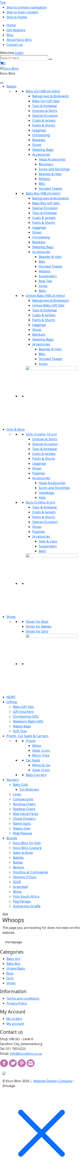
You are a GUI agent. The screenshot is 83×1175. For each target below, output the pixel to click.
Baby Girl (13, 958)
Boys (10, 973)
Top (3, 2)
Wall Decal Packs (25, 814)
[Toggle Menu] (1, 82)
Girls (9, 978)
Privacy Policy (16, 1003)
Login (19, 52)
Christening (41, 135)
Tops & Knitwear (44, 106)
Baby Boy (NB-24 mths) (43, 193)
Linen (17, 794)
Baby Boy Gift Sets (46, 203)
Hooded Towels (50, 188)
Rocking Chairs (24, 804)
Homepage (13, 942)
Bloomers (46, 164)
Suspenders (48, 276)
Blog (9, 35)
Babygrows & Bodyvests (50, 96)
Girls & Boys (15, 429)
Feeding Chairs (24, 809)
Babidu (18, 857)
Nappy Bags (22, 726)
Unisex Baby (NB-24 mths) (45, 295)
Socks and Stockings (54, 169)
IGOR (17, 882)
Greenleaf (20, 886)
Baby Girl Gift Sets (46, 101)
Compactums (23, 799)
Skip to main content (22, 12)
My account (15, 1023)
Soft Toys (20, 731)
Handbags (46, 492)
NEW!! (10, 697)
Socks (43, 286)
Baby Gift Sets (23, 706)
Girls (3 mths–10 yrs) (41, 434)
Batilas (18, 862)
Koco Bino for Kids (27, 843)
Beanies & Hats (50, 174)
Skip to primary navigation (26, 7)
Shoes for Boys (37, 621)
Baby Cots (20, 784)
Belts (42, 290)
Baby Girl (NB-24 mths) (43, 91)
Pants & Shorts (43, 125)
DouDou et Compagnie (30, 872)
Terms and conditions (22, 998)
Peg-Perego (22, 901)
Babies (11, 86)
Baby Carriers (36, 775)
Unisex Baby (15, 968)
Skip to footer (16, 17)
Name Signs (22, 823)
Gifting (11, 702)
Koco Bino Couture (27, 848)
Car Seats (33, 760)
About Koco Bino (19, 40)
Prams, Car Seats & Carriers (27, 736)
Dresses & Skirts (44, 110)
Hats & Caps (48, 541)
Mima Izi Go (41, 765)
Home (11, 25)
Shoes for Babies (38, 626)
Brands (11, 838)
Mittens (44, 179)
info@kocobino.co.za (26, 1053)
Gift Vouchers (23, 711)
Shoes (37, 145)
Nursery (12, 779)
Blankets (38, 140)
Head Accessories (52, 159)
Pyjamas (38, 473)
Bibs (42, 183)
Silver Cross (41, 750)
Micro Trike (40, 755)
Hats (42, 497)
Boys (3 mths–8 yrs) (40, 502)
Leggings (39, 130)
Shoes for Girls (37, 631)
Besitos (18, 867)
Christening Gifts (26, 716)
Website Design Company (53, 1081)
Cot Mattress (29, 789)
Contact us (14, 44)
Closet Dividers (24, 818)
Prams (31, 741)
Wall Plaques (22, 833)
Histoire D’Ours (24, 877)
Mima (36, 745)
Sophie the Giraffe (26, 906)
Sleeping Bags (43, 149)
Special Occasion (45, 115)
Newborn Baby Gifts (28, 721)
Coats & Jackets (44, 120)
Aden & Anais (23, 852)
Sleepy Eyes (21, 828)
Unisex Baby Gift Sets (48, 305)
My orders (14, 1018)
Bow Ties (45, 281)
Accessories (41, 154)
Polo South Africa (26, 896)
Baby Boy (13, 963)
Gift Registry (15, 30)
